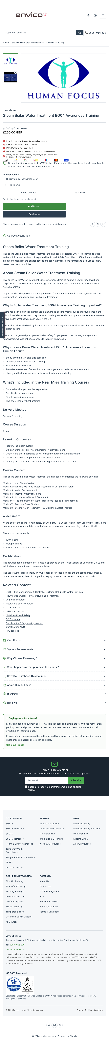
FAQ (42, 896)
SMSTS (9, 823)
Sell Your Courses (49, 901)
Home (6, 42)
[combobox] (43, 33)
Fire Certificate (47, 833)
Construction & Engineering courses (24, 623)
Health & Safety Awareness (19, 843)
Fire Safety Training (16, 886)
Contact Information (15, 949)
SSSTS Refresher (15, 838)
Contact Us (45, 886)
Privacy (80, 1010)
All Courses (11, 921)
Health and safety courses (19, 603)
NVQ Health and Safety (18, 615)
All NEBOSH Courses (50, 843)
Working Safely (80, 833)
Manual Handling (14, 906)
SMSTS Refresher (15, 828)
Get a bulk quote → (16, 745)
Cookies (88, 1010)
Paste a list (80, 192)
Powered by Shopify (67, 1036)
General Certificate (49, 823)
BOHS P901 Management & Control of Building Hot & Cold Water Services (44, 592)
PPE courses (12, 630)
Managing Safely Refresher (87, 828)
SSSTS (9, 833)
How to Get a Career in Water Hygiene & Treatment (32, 595)
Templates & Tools (15, 911)
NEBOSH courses (15, 611)
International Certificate (51, 838)
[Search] (79, 32)
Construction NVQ (15, 627)
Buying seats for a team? (23, 718)
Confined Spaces (14, 901)
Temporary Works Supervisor (20, 857)
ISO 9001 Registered (50, 891)
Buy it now (34, 214)
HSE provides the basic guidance (25, 325)
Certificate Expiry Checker (19, 916)
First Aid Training (14, 881)
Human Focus (9, 110)
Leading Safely (80, 838)
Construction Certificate (52, 828)
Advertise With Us (49, 906)
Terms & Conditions (49, 911)
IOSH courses (13, 607)
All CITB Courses (14, 867)
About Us (44, 881)
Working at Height (15, 891)
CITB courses (13, 619)
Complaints (98, 1010)
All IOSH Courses (82, 843)
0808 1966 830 (17, 944)
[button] (9, 128)
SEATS (9, 862)
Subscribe (75, 780)
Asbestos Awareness (16, 896)
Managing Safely (81, 823)
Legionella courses (16, 599)
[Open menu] (103, 15)
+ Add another (28, 192)
